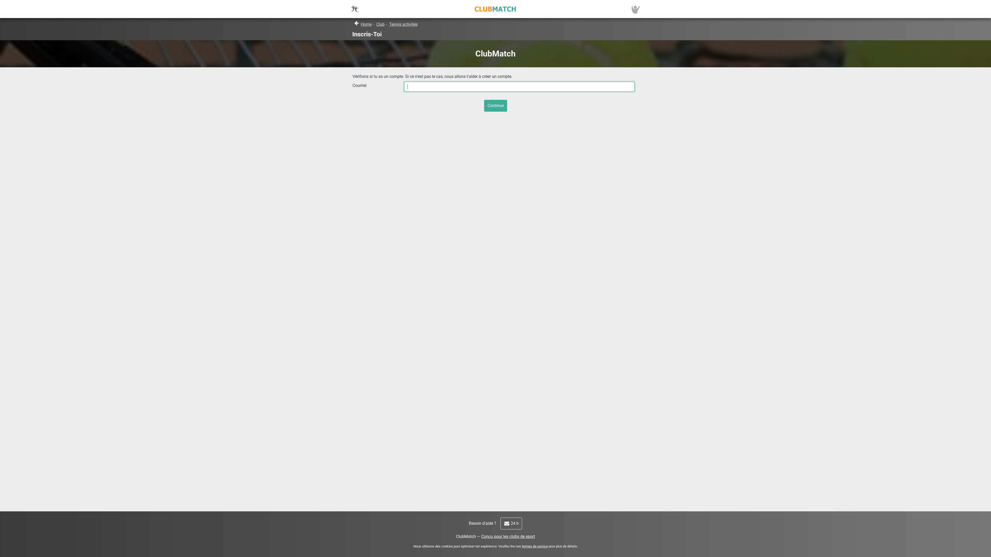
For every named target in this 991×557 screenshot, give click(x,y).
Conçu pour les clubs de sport (508, 536)
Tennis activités (403, 24)
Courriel (359, 85)
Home (366, 24)
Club (380, 24)
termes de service (535, 546)
